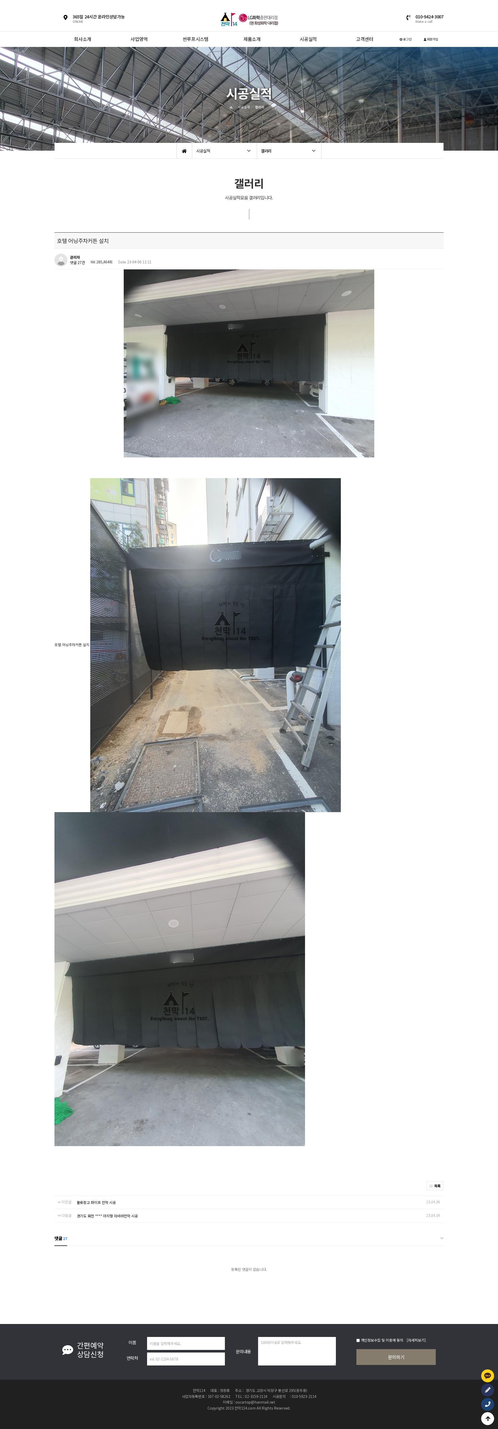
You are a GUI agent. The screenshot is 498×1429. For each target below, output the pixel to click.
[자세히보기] (416, 1340)
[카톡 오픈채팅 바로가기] (487, 1375)
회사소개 (82, 39)
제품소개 (252, 39)
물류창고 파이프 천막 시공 (96, 1202)
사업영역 (139, 39)
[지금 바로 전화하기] (487, 1404)
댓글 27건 (77, 262)
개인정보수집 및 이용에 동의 (382, 1340)
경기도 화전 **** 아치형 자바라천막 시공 (107, 1215)
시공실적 (308, 39)
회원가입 (432, 39)
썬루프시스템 (196, 39)
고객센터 (365, 39)
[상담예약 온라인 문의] (487, 1390)
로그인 (407, 39)
